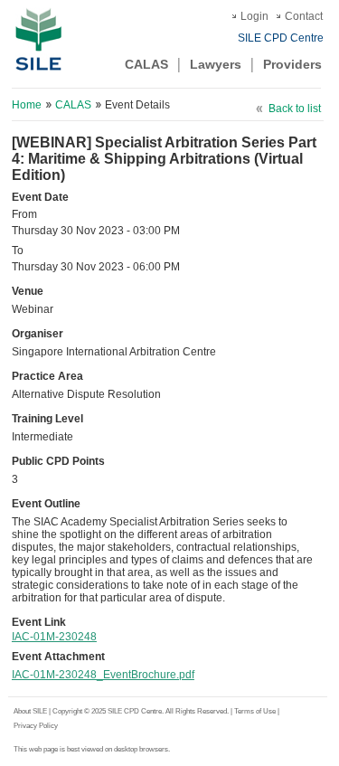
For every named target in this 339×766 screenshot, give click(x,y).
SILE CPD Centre (281, 38)
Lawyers (215, 64)
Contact (304, 16)
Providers (292, 64)
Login (254, 16)
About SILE (30, 711)
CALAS (146, 64)
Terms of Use (256, 711)
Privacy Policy (36, 726)
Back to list (294, 108)
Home (27, 105)
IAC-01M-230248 (54, 636)
